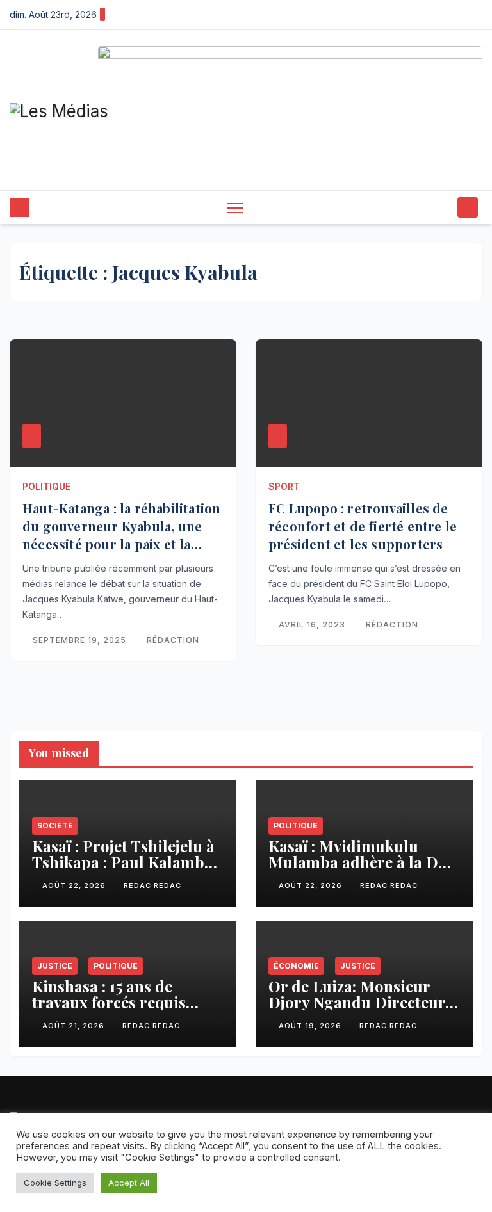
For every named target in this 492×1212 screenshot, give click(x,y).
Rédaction (173, 640)
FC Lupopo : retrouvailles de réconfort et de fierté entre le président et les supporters (362, 526)
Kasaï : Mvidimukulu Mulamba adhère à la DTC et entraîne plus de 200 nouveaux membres (363, 870)
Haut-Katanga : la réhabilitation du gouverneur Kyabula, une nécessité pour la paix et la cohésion (121, 534)
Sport (284, 486)
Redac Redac (152, 885)
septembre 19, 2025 (81, 640)
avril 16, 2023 (313, 624)
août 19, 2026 (311, 1025)
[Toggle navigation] (234, 208)
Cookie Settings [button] (55, 1182)
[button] (444, 207)
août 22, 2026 (75, 885)
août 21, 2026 (74, 1025)
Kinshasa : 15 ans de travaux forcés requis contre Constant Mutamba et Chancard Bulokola (128, 1009)
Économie (296, 965)
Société (55, 825)
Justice (54, 965)
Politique (46, 486)
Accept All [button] (128, 1182)
